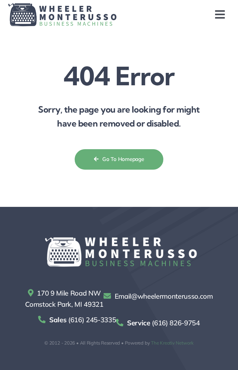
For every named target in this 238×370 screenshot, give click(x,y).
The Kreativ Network (172, 343)
